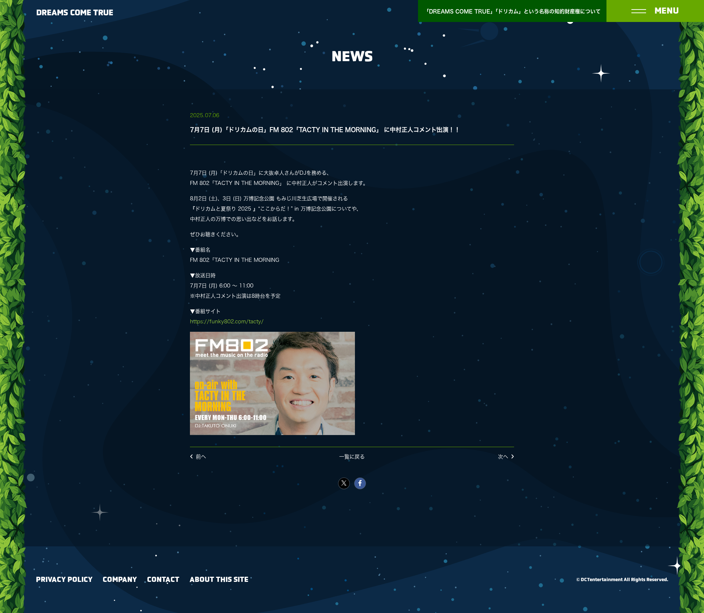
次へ (503, 456)
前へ (201, 456)
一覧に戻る (352, 456)
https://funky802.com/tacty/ (227, 321)
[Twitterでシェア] (343, 483)
